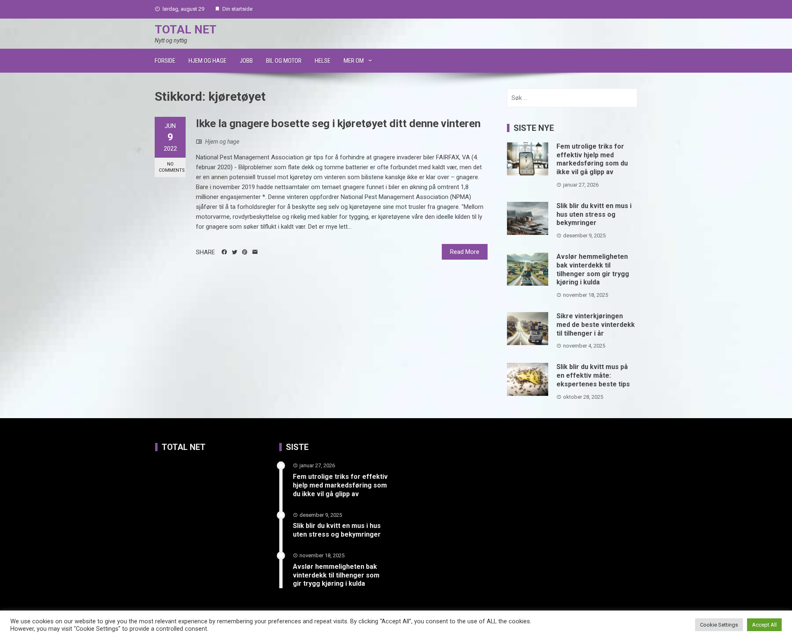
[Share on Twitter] (234, 252)
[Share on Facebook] (224, 252)
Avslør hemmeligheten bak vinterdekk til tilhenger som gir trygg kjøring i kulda (592, 269)
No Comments (172, 167)
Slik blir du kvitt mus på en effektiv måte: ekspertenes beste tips (593, 375)
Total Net (186, 29)
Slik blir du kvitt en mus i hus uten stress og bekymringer (594, 214)
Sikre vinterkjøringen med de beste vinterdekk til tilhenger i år (595, 324)
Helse (322, 60)
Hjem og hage (207, 60)
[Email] (255, 252)
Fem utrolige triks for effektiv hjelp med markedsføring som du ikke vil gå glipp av (592, 159)
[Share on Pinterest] (245, 252)
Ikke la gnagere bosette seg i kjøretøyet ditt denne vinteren (338, 123)
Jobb (246, 60)
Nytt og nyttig (171, 40)
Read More (464, 252)
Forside (165, 60)
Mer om (354, 60)
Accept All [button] (764, 625)
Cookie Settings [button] (719, 625)
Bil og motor (284, 60)
